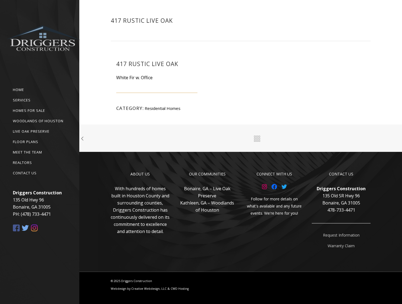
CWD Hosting (180, 289)
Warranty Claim (341, 245)
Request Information (341, 235)
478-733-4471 (341, 210)
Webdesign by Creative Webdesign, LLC (139, 289)
